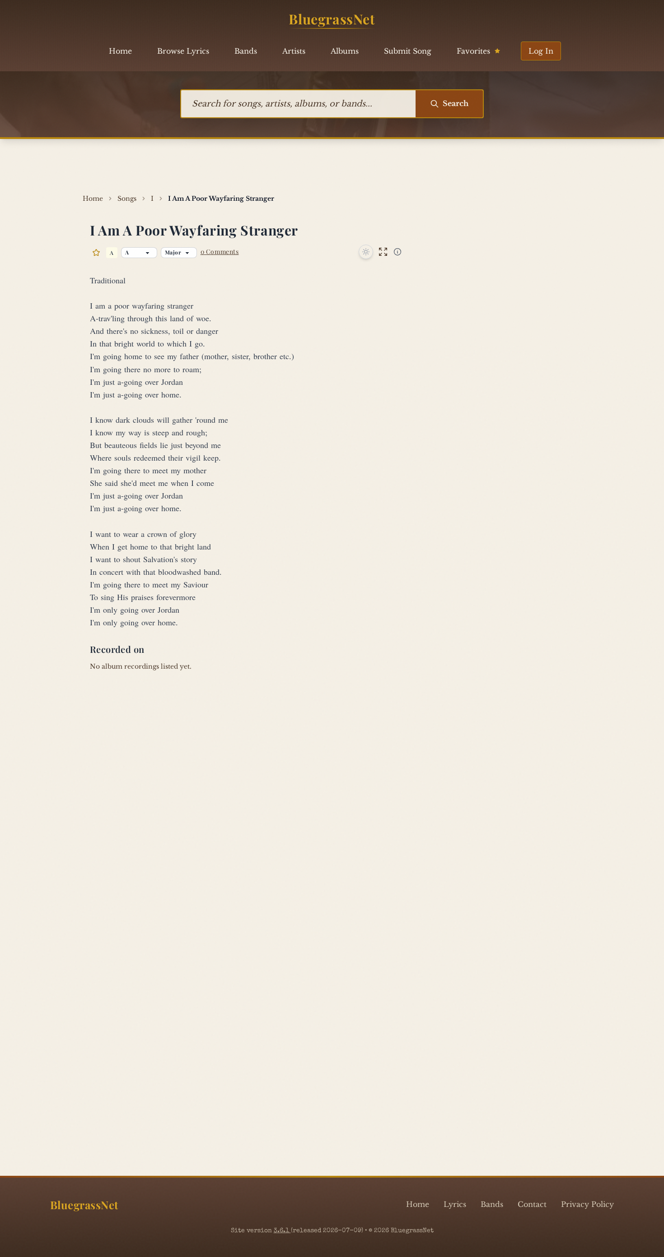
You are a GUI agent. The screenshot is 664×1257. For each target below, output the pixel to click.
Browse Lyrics (183, 50)
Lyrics (455, 1204)
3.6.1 (282, 1231)
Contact (532, 1204)
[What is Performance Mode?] (397, 252)
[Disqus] (332, 805)
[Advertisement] (332, 166)
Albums (345, 50)
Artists (293, 50)
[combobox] (298, 103)
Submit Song (407, 50)
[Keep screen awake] (366, 252)
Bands (245, 50)
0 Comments (220, 251)
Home (120, 50)
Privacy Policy (587, 1204)
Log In (540, 50)
